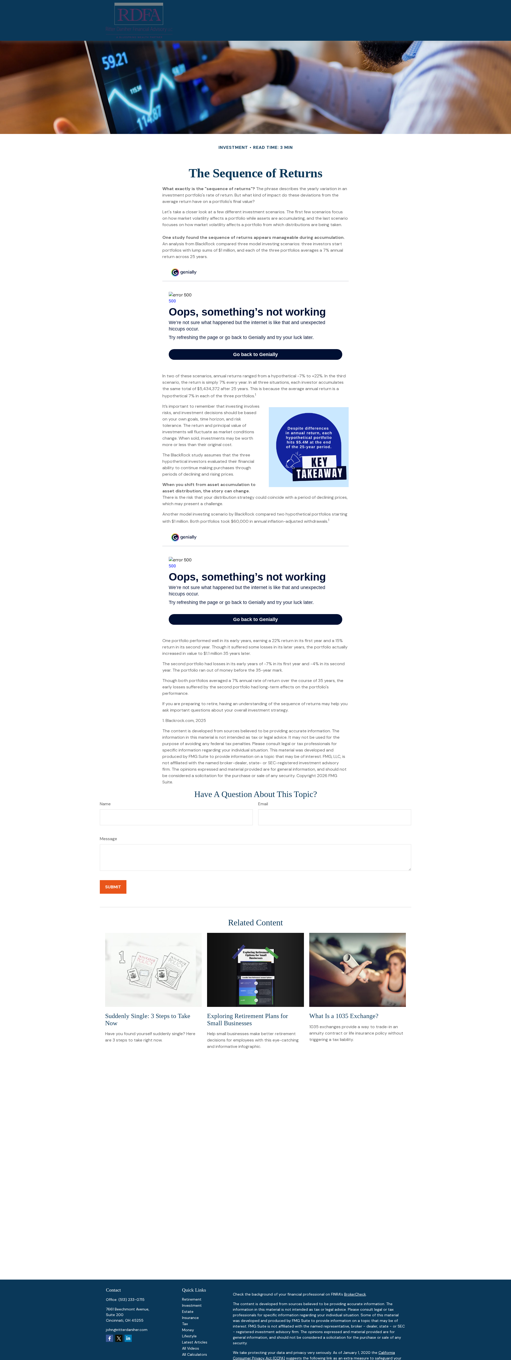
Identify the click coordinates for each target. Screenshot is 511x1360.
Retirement (191, 1299)
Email (263, 804)
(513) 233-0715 (131, 1299)
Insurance (190, 1317)
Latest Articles (194, 1342)
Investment (192, 1305)
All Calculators (194, 1354)
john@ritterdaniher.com (126, 1329)
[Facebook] (109, 1338)
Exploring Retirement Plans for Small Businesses (247, 1019)
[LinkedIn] (128, 1338)
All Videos (190, 1348)
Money (188, 1330)
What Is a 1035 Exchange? (343, 1015)
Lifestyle (189, 1336)
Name (105, 804)
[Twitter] (118, 1338)
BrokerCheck (355, 1294)
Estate (187, 1311)
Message (108, 839)
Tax (185, 1323)
